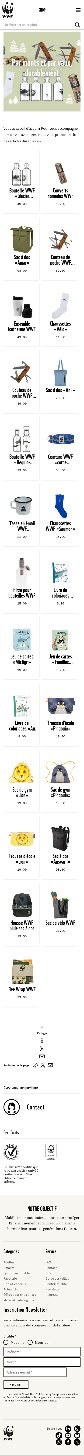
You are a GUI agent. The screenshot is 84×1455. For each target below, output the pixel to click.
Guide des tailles (57, 1278)
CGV (48, 1273)
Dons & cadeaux (15, 1284)
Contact (36, 1107)
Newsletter (53, 1289)
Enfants (9, 1268)
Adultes (9, 1262)
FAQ (48, 1262)
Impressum (53, 1295)
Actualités (11, 1289)
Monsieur (42, 1342)
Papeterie (10, 1278)
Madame (17, 1342)
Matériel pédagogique (19, 1300)
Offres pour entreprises (20, 1295)
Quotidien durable (17, 1273)
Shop (42, 10)
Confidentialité (56, 1284)
